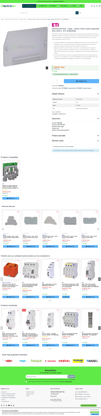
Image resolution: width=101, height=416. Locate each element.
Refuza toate (95, 414)
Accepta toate (95, 412)
